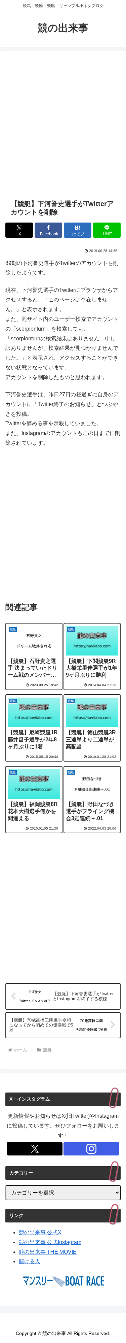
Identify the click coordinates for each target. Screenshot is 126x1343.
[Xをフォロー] (34, 1148)
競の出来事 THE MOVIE (48, 1252)
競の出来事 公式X (40, 1232)
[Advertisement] (63, 125)
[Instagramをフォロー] (91, 1148)
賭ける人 (29, 1261)
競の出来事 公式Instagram (50, 1242)
